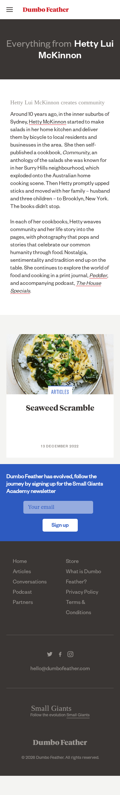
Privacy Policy (82, 593)
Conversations (30, 583)
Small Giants (78, 715)
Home (20, 562)
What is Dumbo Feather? (83, 578)
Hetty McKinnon (47, 123)
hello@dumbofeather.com (60, 669)
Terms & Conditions (78, 608)
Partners (23, 603)
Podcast (22, 593)
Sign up (60, 526)
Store (72, 562)
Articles (22, 572)
